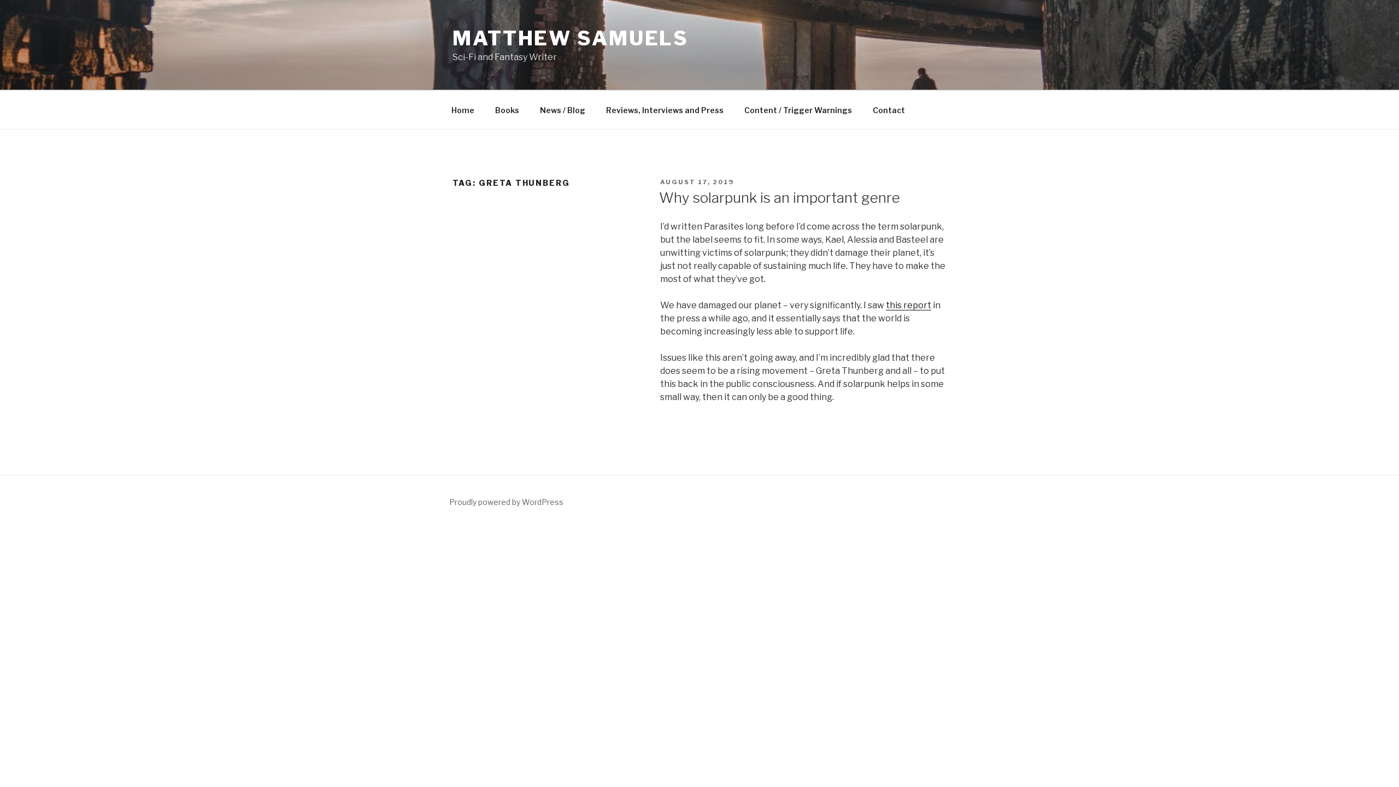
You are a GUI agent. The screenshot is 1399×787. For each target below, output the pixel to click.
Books (507, 110)
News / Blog (562, 110)
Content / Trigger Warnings (798, 110)
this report (908, 305)
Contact (889, 110)
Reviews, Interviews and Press (665, 110)
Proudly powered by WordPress (506, 502)
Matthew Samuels (570, 38)
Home (462, 110)
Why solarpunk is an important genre (779, 197)
